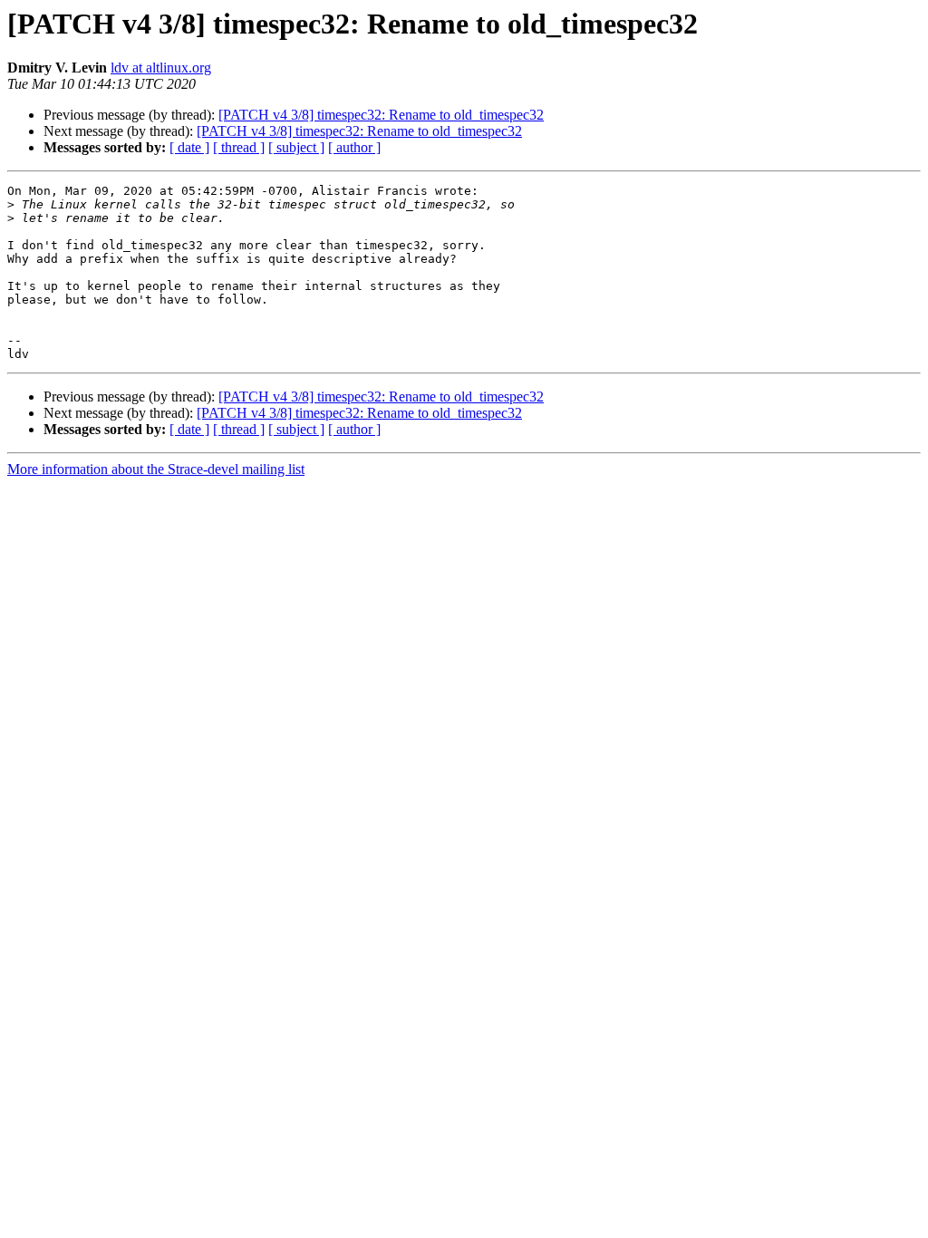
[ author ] (354, 147)
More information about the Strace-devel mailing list (155, 469)
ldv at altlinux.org (161, 67)
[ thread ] (239, 147)
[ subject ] (296, 147)
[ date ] (189, 147)
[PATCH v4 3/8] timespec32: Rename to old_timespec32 (381, 114)
